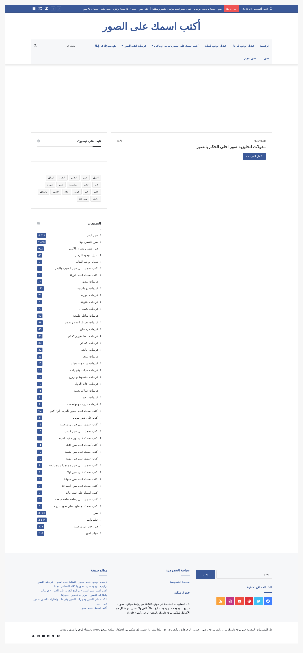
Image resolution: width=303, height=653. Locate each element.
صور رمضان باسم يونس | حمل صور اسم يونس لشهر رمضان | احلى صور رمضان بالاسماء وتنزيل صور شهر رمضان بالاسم (152, 8)
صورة (50, 184)
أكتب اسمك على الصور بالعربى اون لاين (176, 45)
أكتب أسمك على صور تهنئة (82, 458)
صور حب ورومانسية (86, 526)
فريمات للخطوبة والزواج (83, 377)
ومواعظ (83, 198)
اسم (85, 177)
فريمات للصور (89, 281)
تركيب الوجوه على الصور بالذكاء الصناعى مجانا (80, 586)
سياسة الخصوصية (180, 581)
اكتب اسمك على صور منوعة (81, 479)
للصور (56, 191)
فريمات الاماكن (89, 342)
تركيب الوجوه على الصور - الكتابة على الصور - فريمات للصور (72, 581)
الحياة (62, 177)
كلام (67, 191)
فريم (76, 191)
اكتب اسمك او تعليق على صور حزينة (76, 506)
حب (97, 184)
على (96, 191)
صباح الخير (92, 533)
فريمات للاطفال (88, 308)
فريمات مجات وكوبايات (84, 370)
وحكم (96, 198)
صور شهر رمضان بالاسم (83, 248)
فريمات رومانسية (87, 288)
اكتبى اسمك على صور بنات (82, 492)
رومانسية (74, 184)
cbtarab (258, 140)
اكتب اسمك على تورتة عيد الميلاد (78, 438)
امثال (51, 177)
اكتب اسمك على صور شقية (81, 451)
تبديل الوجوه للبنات (215, 45)
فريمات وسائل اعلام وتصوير (81, 322)
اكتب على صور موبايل (85, 417)
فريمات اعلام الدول (86, 383)
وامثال (43, 191)
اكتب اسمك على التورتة (83, 275)
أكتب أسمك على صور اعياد (82, 444)
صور (266, 58)
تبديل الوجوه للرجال (243, 45)
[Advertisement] (151, 97)
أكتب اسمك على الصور (94, 607)
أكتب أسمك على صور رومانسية (79, 424)
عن (86, 191)
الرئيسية (264, 45)
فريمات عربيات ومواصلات (82, 404)
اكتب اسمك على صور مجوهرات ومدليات (73, 465)
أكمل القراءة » (254, 156)
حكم (86, 184)
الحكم (74, 177)
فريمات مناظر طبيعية (85, 315)
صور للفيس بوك (88, 241)
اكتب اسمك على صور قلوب (81, 431)
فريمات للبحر (90, 356)
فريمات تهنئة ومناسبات (84, 363)
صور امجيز (250, 58)
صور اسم (92, 235)
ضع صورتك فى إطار (105, 45)
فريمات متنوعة (89, 302)
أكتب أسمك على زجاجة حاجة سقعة (76, 499)
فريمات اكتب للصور (135, 45)
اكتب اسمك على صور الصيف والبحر (76, 268)
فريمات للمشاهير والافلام (83, 336)
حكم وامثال (91, 519)
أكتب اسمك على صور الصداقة (80, 485)
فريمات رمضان (89, 329)
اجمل (96, 177)
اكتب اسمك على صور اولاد (82, 472)
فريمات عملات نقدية (86, 390)
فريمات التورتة (89, 295)
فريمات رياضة (89, 349)
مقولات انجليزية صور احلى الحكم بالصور (231, 146)
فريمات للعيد (90, 397)
